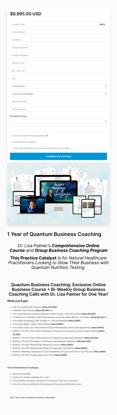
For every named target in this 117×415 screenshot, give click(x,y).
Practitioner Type (18, 116)
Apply (102, 24)
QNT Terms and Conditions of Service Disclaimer (32, 397)
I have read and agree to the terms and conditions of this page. (41, 148)
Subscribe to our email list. (25, 142)
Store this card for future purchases (30, 136)
